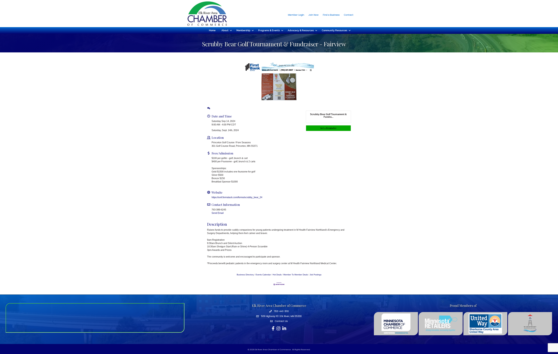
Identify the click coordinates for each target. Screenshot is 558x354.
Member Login (296, 15)
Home (212, 30)
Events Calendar (263, 275)
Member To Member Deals (295, 275)
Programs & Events (269, 30)
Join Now (313, 15)
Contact (348, 15)
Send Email (218, 213)
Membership (243, 30)
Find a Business (331, 15)
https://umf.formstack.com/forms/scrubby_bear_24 (237, 197)
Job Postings (315, 275)
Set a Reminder (328, 128)
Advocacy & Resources (301, 30)
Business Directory (245, 275)
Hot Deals (277, 275)
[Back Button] (208, 108)
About (224, 30)
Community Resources (334, 30)
